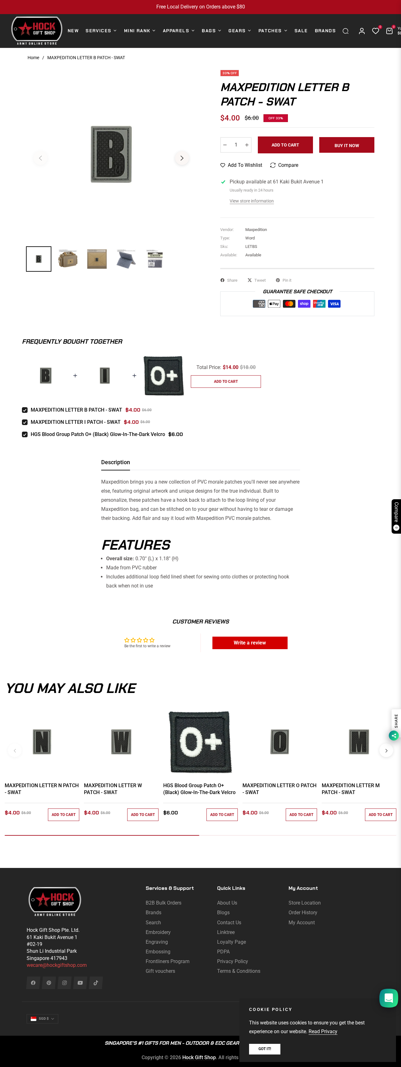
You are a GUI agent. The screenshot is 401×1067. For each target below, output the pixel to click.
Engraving (157, 942)
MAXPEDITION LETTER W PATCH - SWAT (113, 788)
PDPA (223, 952)
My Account (302, 923)
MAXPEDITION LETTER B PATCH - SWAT (76, 410)
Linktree (226, 932)
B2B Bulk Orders (163, 903)
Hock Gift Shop (199, 1057)
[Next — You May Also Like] (386, 750)
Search (153, 923)
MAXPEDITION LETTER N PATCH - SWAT (42, 788)
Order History (303, 913)
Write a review (250, 643)
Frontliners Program (168, 961)
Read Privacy (323, 1031)
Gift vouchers (160, 971)
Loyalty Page (231, 942)
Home (33, 57)
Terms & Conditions (238, 971)
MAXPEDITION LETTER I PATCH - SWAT (76, 422)
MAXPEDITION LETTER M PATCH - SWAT (351, 788)
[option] (111, 154)
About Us (227, 903)
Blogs (223, 913)
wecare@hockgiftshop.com (57, 965)
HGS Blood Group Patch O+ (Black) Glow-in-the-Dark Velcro (98, 434)
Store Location (305, 903)
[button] (347, 31)
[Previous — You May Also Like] (15, 750)
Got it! (264, 1049)
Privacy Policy (232, 961)
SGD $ (44, 1019)
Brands (153, 913)
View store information (252, 200)
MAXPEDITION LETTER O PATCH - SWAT (279, 788)
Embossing (158, 952)
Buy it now (347, 145)
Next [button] (182, 158)
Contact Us (229, 923)
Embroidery (158, 932)
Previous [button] (40, 158)
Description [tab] (115, 462)
